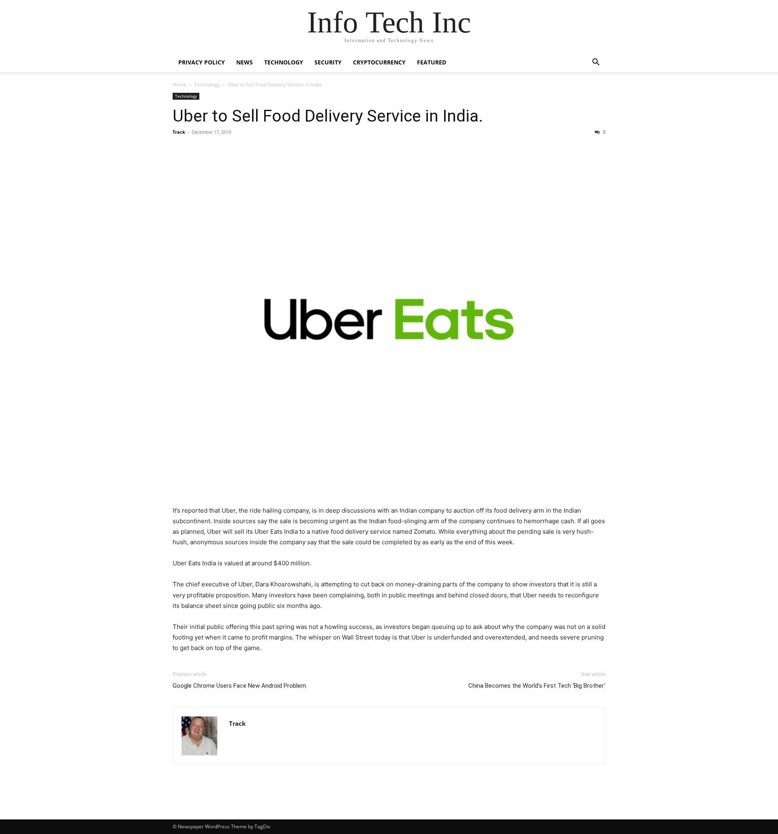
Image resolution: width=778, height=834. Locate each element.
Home (179, 84)
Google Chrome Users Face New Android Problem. (240, 685)
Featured (431, 62)
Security (328, 62)
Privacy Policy (201, 62)
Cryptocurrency (379, 62)
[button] (595, 63)
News (244, 62)
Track (179, 132)
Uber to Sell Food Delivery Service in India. (328, 116)
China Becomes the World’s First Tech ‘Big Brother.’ (536, 685)
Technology (283, 62)
